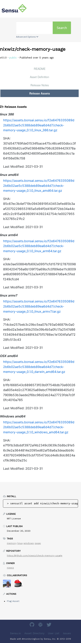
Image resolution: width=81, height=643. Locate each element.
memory (12, 543)
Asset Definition (39, 77)
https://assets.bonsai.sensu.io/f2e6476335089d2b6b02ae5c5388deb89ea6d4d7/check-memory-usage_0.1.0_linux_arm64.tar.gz (38, 246)
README (39, 69)
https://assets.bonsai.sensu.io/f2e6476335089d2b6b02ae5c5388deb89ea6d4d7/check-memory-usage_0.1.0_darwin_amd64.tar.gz (38, 367)
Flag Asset (13, 601)
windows (28, 543)
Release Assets (39, 93)
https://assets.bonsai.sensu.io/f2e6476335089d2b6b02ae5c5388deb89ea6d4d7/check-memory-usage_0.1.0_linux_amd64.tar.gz (38, 185)
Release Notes (39, 85)
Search (62, 28)
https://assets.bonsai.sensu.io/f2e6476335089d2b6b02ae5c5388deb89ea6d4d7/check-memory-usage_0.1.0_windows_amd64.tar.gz (38, 427)
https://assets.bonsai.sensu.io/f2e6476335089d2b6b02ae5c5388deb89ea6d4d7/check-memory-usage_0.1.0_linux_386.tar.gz (38, 125)
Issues (67, 633)
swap (38, 543)
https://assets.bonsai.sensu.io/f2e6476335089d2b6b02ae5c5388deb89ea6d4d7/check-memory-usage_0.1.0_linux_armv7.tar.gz (38, 306)
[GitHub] (32, 625)
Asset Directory (34, 633)
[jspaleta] (20, 585)
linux (20, 543)
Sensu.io (15, 633)
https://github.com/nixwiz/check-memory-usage (34, 555)
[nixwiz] (8, 585)
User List (53, 633)
